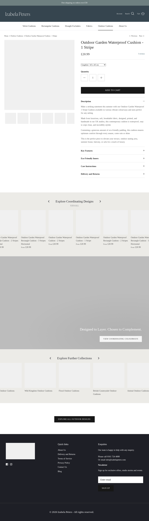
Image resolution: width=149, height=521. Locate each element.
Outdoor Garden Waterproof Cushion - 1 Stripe (41, 36)
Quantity (85, 72)
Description (86, 101)
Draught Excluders (72, 26)
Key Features (87, 151)
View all (74, 205)
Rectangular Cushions (50, 26)
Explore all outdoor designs (74, 419)
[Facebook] (7, 464)
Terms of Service (65, 459)
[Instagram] (11, 464)
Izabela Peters (65, 512)
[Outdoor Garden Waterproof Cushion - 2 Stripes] (61, 222)
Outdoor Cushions (105, 26)
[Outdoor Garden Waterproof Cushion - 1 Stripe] (88, 222)
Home (6, 36)
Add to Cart (112, 90)
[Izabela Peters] (17, 14)
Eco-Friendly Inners (90, 158)
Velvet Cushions (29, 26)
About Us (123, 26)
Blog (60, 471)
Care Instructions (88, 166)
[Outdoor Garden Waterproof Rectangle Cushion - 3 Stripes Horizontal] (33, 222)
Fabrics (89, 26)
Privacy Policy (64, 463)
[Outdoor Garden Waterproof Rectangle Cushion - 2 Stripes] (115, 222)
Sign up (106, 488)
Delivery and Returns (90, 174)
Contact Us (62, 467)
